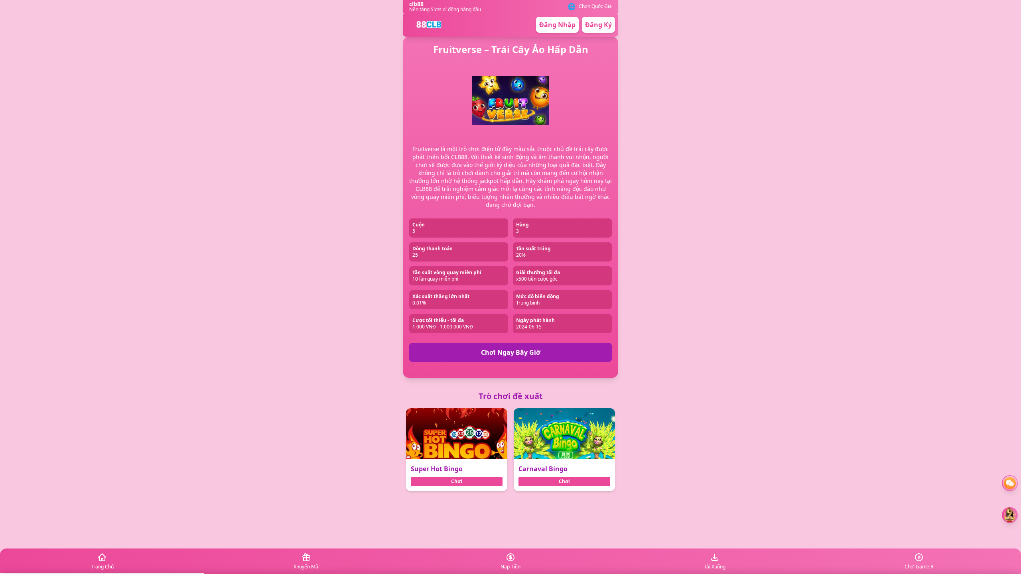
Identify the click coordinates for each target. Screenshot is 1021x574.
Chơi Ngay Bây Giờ (510, 352)
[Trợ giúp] (1010, 483)
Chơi (456, 481)
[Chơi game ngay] (1010, 515)
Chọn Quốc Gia (595, 6)
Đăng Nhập (557, 24)
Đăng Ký (598, 24)
